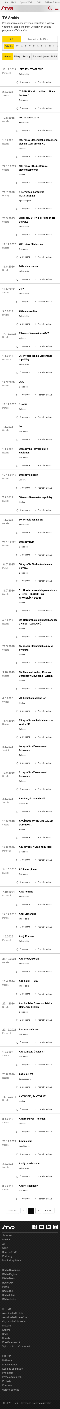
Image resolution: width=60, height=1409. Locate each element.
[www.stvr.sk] (8, 1227)
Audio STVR (10, 2)
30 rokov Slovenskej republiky (35, 497)
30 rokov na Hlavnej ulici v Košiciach (33, 450)
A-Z (11, 39)
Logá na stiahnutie (12, 1368)
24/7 (21, 288)
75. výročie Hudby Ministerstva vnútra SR (36, 722)
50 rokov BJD (26, 541)
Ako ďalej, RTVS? (28, 980)
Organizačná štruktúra (14, 1321)
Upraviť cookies (10, 1389)
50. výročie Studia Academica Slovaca (35, 566)
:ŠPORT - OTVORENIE (31, 69)
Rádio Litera (8, 1295)
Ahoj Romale (26, 891)
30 (20, 426)
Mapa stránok (9, 1364)
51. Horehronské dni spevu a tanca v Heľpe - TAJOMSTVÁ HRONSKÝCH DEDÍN (38, 594)
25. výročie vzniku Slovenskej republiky (35, 357)
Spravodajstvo (41, 56)
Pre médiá (7, 1372)
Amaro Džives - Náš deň (32, 1118)
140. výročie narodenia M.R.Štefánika (31, 194)
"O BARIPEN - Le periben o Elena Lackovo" (37, 93)
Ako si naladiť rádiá (12, 1313)
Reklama (7, 1360)
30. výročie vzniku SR (31, 519)
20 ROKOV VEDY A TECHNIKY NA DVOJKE (37, 220)
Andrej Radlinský (28, 1185)
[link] (43, 82)
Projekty (6, 1381)
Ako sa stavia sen (28, 1029)
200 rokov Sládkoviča (31, 244)
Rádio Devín (8, 1278)
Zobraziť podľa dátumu (39, 39)
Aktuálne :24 (26, 1074)
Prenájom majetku (12, 1377)
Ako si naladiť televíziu (14, 1317)
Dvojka (6, 1239)
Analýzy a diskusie (29, 1163)
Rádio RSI (7, 1290)
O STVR (6, 1309)
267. (21, 381)
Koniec (48, 1210)
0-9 (17, 46)
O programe (23, 82)
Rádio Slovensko (11, 1270)
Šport (5, 1247)
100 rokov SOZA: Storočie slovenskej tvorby (33, 168)
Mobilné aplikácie (11, 1260)
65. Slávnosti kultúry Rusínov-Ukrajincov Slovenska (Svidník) (36, 674)
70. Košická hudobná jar (32, 698)
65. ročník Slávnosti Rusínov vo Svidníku (36, 648)
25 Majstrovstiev (28, 311)
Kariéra (6, 1329)
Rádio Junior (9, 1299)
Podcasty (7, 1256)
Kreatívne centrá (11, 1342)
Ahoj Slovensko (27, 913)
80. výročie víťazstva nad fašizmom (32, 748)
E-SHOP (6, 1356)
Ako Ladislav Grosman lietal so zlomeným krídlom (36, 1005)
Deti (39, 2)
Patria (5, 1286)
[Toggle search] (49, 8)
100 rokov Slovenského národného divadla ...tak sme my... (38, 142)
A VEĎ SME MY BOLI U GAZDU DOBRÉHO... (36, 822)
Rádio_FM (7, 1282)
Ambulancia (25, 1141)
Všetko (9, 46)
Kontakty (7, 1385)
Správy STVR (26, 2)
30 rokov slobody (28, 474)
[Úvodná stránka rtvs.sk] (7, 8)
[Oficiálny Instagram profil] (55, 1227)
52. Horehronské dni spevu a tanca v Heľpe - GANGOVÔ (38, 622)
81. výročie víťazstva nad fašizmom (32, 774)
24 (3, 1243)
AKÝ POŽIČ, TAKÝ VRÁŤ (32, 1096)
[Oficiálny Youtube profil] (42, 1227)
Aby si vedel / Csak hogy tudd (35, 846)
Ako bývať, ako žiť (29, 958)
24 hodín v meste (28, 266)
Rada (5, 1334)
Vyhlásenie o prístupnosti (16, 1346)
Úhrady (6, 1338)
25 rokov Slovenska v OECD (34, 333)
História (6, 1325)
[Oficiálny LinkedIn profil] (49, 1227)
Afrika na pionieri (28, 869)
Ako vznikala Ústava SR (32, 1051)
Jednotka (7, 1235)
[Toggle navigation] (56, 8)
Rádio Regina (9, 1274)
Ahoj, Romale (26, 936)
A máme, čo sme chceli (32, 798)
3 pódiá (23, 404)
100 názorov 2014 (29, 117)
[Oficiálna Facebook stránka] (35, 1227)
